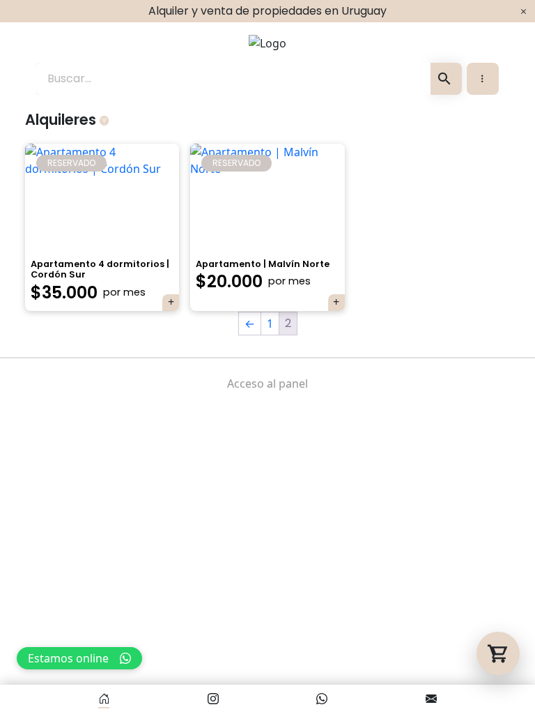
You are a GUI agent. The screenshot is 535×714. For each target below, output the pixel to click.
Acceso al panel (267, 383)
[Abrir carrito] (498, 653)
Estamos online (68, 658)
